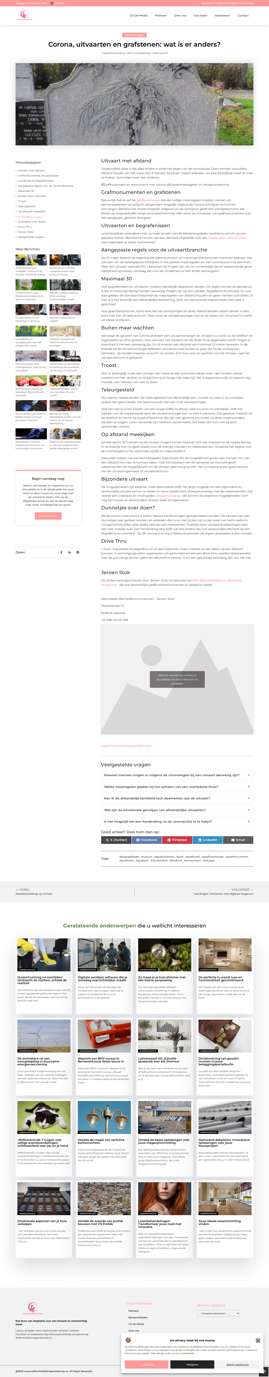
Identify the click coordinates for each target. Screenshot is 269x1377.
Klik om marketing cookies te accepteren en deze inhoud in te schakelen (177, 679)
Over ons (180, 15)
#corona (146, 856)
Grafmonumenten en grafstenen (38, 175)
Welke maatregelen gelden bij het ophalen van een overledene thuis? (177, 787)
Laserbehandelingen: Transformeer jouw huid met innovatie (160, 1224)
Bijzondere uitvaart (30, 216)
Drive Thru (24, 226)
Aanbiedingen (134, 35)
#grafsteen (126, 860)
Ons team (201, 15)
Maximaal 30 (26, 191)
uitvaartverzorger (168, 495)
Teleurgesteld (26, 206)
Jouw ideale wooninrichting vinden (220, 1222)
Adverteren (222, 15)
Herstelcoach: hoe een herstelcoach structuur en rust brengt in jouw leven (30, 445)
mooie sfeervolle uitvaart (227, 238)
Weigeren (192, 1364)
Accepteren (147, 1364)
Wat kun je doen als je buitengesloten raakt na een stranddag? (31, 367)
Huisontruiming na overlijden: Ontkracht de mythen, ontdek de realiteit (30, 271)
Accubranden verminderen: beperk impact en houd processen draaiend (31, 417)
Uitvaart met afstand (31, 170)
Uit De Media (138, 15)
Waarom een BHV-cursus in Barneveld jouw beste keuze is (101, 1060)
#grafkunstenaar (213, 856)
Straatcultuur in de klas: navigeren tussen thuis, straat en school (62, 271)
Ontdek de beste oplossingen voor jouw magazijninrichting (164, 1141)
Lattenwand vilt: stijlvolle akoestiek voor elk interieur (159, 1060)
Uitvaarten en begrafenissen (36, 180)
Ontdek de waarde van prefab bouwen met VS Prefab (100, 1222)
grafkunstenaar (148, 200)
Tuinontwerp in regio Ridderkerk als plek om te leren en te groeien (29, 296)
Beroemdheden (138, 1317)
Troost (22, 201)
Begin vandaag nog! (48, 478)
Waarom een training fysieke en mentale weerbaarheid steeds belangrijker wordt (65, 445)
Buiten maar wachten (32, 196)
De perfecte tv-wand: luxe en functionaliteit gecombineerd (221, 979)
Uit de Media (136, 1323)
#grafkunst (192, 856)
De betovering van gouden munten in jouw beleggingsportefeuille (219, 1061)
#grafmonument (237, 856)
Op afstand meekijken (32, 211)
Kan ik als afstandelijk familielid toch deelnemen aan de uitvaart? (177, 798)
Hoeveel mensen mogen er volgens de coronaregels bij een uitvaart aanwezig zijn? (177, 775)
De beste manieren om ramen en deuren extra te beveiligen (63, 342)
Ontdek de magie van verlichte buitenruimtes (101, 1141)
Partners (161, 15)
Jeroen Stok (25, 232)
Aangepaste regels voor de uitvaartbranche (45, 185)
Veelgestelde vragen (31, 237)
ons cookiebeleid (184, 1353)
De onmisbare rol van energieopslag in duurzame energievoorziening (38, 1061)
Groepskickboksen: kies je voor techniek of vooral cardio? (64, 392)
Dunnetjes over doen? (32, 221)
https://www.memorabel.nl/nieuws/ (126, 746)
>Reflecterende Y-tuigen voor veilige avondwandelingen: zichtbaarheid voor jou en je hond (42, 1142)
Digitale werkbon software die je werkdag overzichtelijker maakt (64, 296)
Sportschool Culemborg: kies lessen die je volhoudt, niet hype (30, 392)
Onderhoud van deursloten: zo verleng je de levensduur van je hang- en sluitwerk (65, 367)
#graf (179, 856)
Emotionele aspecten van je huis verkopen (41, 1222)
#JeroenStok (159, 860)
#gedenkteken (164, 856)
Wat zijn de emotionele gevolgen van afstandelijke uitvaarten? (177, 810)
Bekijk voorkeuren (238, 1364)
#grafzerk (142, 860)
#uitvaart (209, 860)
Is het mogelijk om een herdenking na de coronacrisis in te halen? (177, 821)
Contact (243, 15)
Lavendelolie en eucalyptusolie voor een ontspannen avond (29, 342)
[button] (258, 1340)
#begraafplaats (129, 856)
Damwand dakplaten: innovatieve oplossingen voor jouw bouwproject (224, 1142)
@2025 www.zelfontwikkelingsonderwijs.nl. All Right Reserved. (54, 1371)
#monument (192, 860)
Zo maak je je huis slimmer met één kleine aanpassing (162, 979)
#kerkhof (176, 860)
